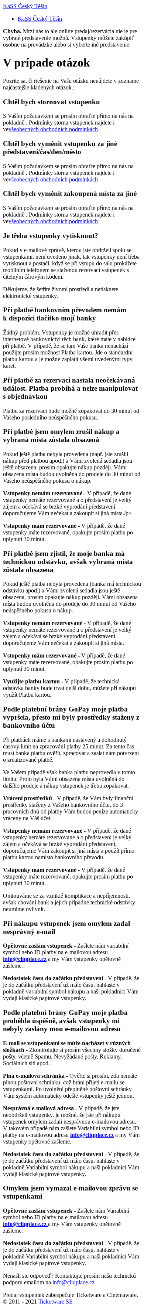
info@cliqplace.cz (73, 1282)
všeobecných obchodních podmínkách (53, 129)
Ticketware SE (55, 1301)
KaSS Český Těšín (25, 6)
